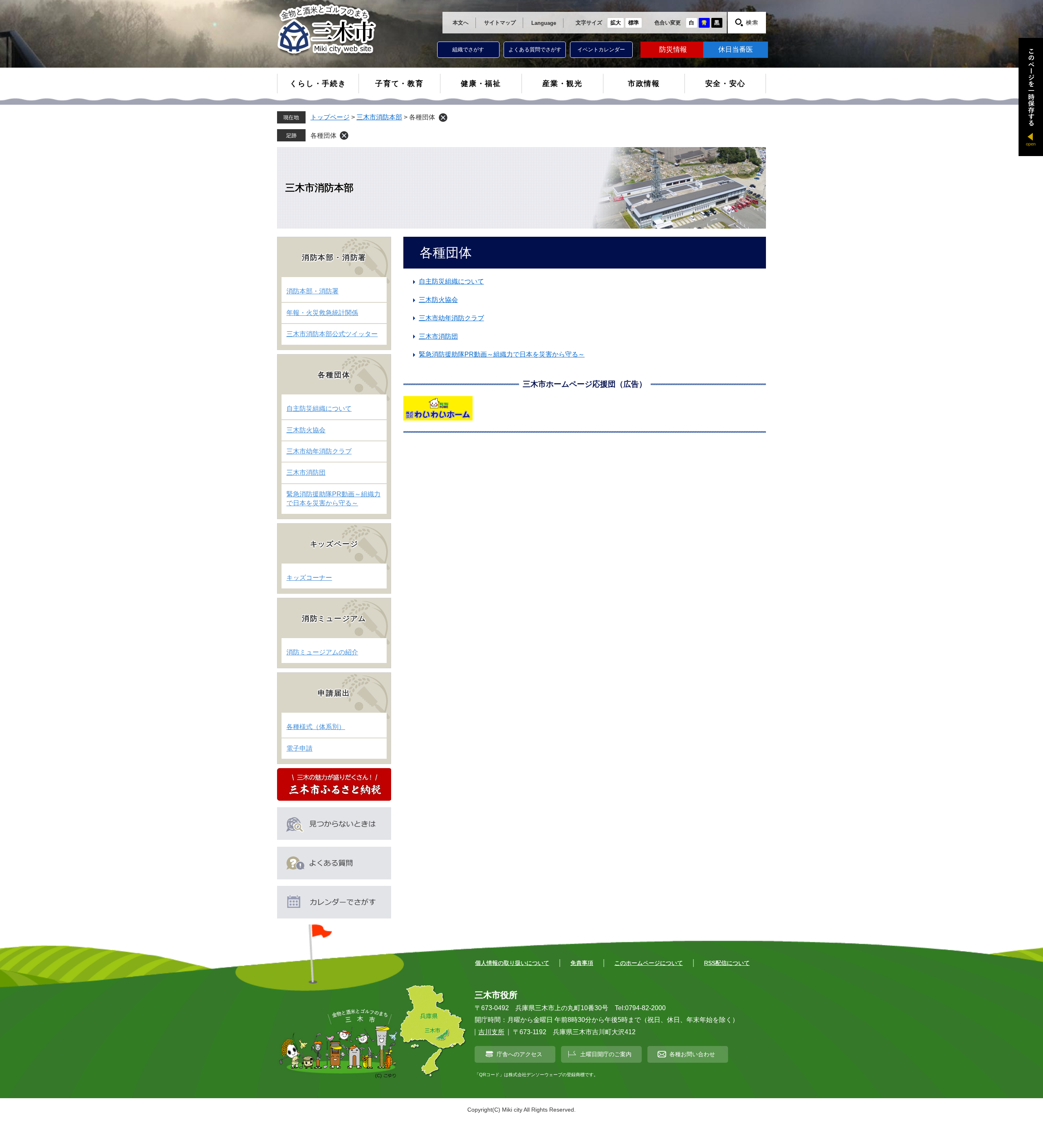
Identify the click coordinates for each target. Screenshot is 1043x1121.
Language (543, 23)
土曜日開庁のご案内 (606, 1054)
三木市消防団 (438, 336)
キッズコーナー (309, 577)
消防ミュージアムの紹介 (322, 652)
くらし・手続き (318, 83)
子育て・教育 (399, 83)
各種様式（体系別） (315, 726)
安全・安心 (725, 83)
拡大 (615, 23)
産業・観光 (562, 83)
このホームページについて (648, 963)
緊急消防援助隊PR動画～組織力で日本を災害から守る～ (502, 354)
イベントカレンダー (601, 49)
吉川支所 (491, 1032)
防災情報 (673, 49)
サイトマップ (500, 23)
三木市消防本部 (379, 117)
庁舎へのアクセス (519, 1054)
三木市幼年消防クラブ (451, 318)
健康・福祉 (481, 83)
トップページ (330, 117)
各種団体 (323, 135)
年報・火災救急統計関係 (322, 312)
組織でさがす (468, 49)
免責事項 (581, 963)
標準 (633, 23)
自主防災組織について (451, 281)
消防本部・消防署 (312, 291)
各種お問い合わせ (692, 1054)
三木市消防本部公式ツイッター (332, 333)
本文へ (461, 23)
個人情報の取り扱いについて (512, 963)
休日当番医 (735, 49)
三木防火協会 (438, 299)
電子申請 (299, 748)
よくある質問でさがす (534, 49)
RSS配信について (727, 963)
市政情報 (644, 83)
